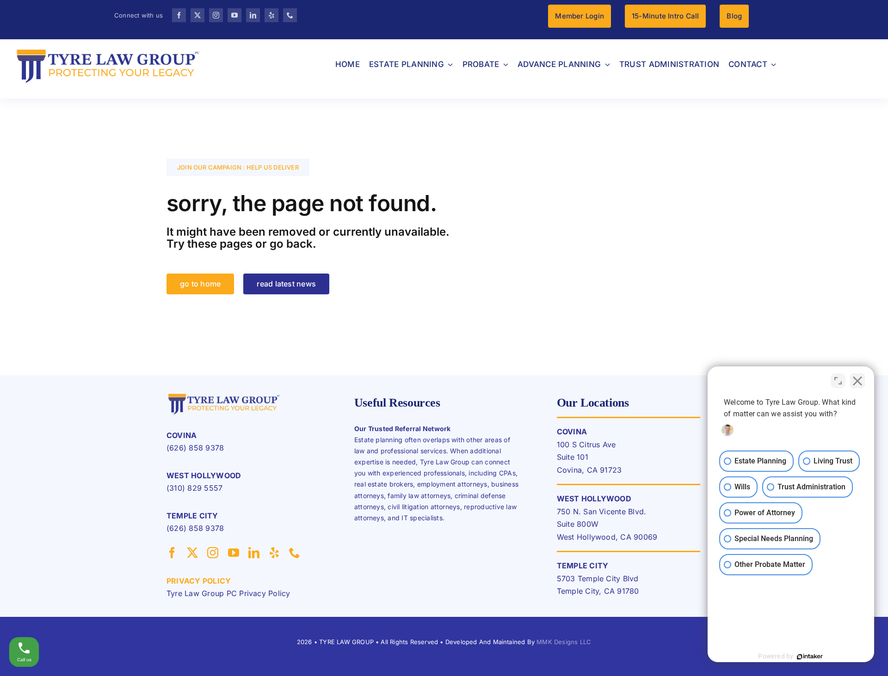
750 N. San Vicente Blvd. (602, 511)
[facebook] (179, 15)
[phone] (290, 15)
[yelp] (271, 15)
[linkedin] (253, 15)
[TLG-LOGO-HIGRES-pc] (108, 48)
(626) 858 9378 (195, 447)
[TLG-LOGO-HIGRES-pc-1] (224, 394)
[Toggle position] (838, 380)
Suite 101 (572, 457)
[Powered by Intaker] (810, 656)
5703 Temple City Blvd (598, 578)
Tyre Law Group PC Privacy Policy (228, 593)
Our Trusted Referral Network (402, 428)
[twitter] (197, 15)
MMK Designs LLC (563, 642)
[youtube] (234, 15)
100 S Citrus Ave (586, 444)
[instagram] (216, 15)
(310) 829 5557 (194, 488)
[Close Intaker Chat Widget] (857, 380)
